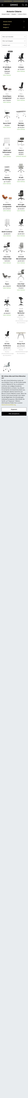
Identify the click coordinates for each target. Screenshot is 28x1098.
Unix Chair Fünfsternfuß (7, 258)
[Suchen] (23, 5)
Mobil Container (7, 232)
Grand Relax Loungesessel (7, 205)
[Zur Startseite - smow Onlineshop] (14, 5)
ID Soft (21, 177)
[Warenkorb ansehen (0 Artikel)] (26, 5)
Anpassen (14, 409)
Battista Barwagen (21, 124)
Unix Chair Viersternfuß (21, 285)
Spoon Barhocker (21, 312)
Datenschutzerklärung (9, 405)
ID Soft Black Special (7, 68)
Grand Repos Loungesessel (7, 97)
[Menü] (2, 5)
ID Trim (21, 232)
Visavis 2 (21, 150)
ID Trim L (21, 96)
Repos (7, 284)
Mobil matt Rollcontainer (7, 151)
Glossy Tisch (21, 344)
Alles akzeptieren (14, 414)
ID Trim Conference (7, 345)
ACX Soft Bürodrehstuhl (21, 258)
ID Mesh (21, 67)
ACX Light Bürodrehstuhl (21, 205)
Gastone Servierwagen (7, 178)
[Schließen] (26, 1)
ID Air (7, 311)
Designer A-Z (6, 24)
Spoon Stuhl (7, 123)
